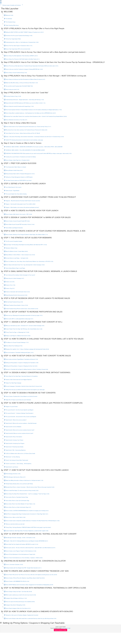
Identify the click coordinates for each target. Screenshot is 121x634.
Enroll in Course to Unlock (60, 630)
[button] (1, 1)
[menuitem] (1, 3)
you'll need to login (66, 628)
